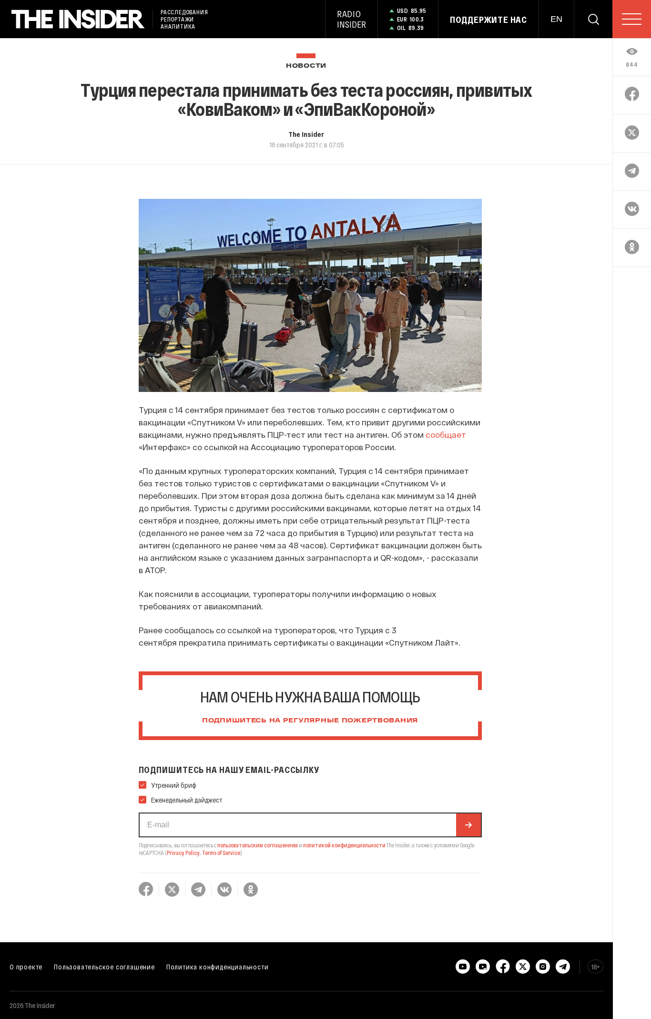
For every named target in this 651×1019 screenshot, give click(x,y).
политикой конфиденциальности (344, 845)
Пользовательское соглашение (104, 966)
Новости (306, 66)
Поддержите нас (488, 19)
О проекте (26, 966)
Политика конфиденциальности (217, 966)
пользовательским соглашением (257, 845)
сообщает (446, 434)
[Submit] (468, 824)
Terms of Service (221, 852)
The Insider (306, 134)
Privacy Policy (183, 852)
